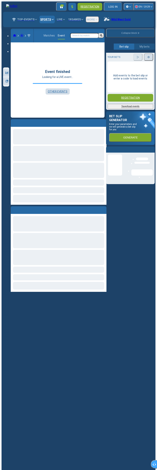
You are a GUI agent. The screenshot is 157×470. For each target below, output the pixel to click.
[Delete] (102, 209)
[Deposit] (72, 7)
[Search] (101, 35)
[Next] (22, 209)
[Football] (22, 35)
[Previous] (13, 209)
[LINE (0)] (14, 35)
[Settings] (128, 6)
